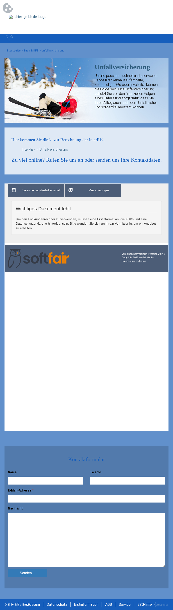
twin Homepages (158, 604)
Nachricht (15, 508)
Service (125, 604)
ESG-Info (144, 604)
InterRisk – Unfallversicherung (45, 149)
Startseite (13, 50)
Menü (163, 38)
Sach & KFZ (31, 50)
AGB (108, 604)
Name (12, 472)
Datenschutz (57, 604)
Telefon (96, 472)
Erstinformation (86, 604)
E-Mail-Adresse (20, 490)
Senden (26, 573)
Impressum (31, 604)
